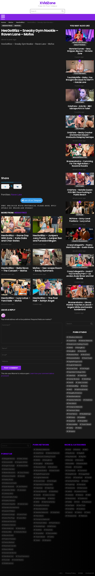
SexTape (70, 505)
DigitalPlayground (75, 361)
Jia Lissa (22, 490)
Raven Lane (16, 194)
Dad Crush (88, 358)
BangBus (71, 351)
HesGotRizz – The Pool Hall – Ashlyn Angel (45, 299)
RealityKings (79, 45)
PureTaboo (72, 414)
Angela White (22, 462)
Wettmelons (8, 563)
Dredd (22, 476)
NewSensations (74, 396)
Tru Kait (6, 560)
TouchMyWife (80, 73)
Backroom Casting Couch (78, 344)
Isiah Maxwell (9, 486)
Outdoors (83, 498)
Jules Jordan (82, 382)
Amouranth (8, 462)
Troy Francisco (23, 556)
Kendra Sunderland (11, 507)
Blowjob (13, 206)
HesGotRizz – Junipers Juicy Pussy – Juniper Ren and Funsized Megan (47, 238)
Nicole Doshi (8, 535)
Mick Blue (21, 528)
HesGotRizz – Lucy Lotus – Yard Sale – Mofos (15, 299)
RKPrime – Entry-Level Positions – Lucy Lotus (79, 219)
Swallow (81, 509)
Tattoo (79, 512)
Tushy (70, 428)
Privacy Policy (70, 573)
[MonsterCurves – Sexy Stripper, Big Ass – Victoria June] (80, 35)
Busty (69, 467)
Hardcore (71, 488)
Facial (89, 477)
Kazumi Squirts (9, 504)
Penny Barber (9, 542)
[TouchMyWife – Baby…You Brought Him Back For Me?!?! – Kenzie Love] (80, 66)
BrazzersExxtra (80, 157)
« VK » (61, 573)
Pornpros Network (75, 407)
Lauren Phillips (9, 511)
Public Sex (7, 208)
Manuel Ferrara (9, 521)
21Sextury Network (75, 337)
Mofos (85, 386)
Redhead (87, 502)
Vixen (79, 428)
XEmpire (71, 431)
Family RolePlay (73, 481)
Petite (69, 502)
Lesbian (70, 495)
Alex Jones (23, 459)
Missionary (71, 498)
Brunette (70, 463)
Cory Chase (24, 472)
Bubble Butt (82, 463)
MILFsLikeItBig (73, 386)
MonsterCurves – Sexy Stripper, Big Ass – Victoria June (79, 51)
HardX (70, 382)
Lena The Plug (9, 518)
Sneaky (30, 208)
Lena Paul (22, 514)
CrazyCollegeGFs (79, 241)
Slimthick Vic (8, 556)
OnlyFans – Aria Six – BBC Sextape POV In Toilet (80, 107)
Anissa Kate (23, 465)
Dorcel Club (72, 368)
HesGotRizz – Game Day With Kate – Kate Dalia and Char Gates (15, 238)
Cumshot (83, 470)
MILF (88, 495)
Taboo (69, 512)
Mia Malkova (8, 528)
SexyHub (71, 421)
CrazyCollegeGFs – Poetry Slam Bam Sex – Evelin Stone (79, 246)
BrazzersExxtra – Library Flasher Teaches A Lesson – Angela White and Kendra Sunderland (79, 306)
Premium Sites (73, 410)
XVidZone (47, 2)
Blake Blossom (9, 472)
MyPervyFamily (81, 389)
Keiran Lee (23, 504)
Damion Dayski (9, 476)
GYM (21, 206)
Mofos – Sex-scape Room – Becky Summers (47, 269)
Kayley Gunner (9, 500)
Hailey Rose (8, 479)
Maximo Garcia (9, 525)
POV (54, 206)
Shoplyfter (83, 421)
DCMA (80, 573)
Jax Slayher (22, 486)
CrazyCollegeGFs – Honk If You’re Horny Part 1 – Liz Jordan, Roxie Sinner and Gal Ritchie (79, 275)
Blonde (70, 460)
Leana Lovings (9, 514)
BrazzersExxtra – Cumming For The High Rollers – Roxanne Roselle (80, 163)
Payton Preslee (9, 539)
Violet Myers (18, 560)
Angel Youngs (9, 465)
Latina (69, 491)
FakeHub (71, 375)
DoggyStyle (85, 474)
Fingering (70, 484)
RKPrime (79, 215)
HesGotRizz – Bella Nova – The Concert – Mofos (14, 269)
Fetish (85, 481)
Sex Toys (81, 505)
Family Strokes (73, 379)
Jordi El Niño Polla (10, 497)
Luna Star (22, 518)
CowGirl (79, 467)
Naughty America (75, 393)
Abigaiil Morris (9, 459)
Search (62, 11)
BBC (4, 206)
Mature (80, 495)
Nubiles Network (74, 400)
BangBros (80, 347)
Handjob (82, 484)
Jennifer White (9, 490)
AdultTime (72, 341)
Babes (77, 449)
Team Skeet (86, 424)
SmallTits (70, 509)
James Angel (44, 206)
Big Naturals (71, 456)
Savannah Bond (10, 553)
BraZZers (86, 354)
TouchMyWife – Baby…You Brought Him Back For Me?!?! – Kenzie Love (80, 80)
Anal (69, 449)
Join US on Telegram (32, 200)
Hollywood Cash (10, 483)
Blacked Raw (73, 354)
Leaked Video (81, 491)
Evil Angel (85, 368)
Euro (69, 477)
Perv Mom (72, 403)
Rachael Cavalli (10, 546)
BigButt (81, 453)
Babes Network (86, 341)
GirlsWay (87, 379)
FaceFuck (78, 477)
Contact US (90, 573)
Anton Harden (9, 469)
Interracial (31, 206)
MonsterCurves (80, 42)
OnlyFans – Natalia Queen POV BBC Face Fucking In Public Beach (79, 192)
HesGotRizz (20, 212)
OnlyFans (80, 102)
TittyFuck (84, 516)
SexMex (82, 417)
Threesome (71, 516)
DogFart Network (74, 365)
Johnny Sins (8, 493)
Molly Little (7, 532)
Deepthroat (71, 474)
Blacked (83, 351)
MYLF (70, 389)
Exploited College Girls (76, 372)
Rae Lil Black (8, 549)
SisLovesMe (72, 424)
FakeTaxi (83, 375)
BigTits (83, 456)
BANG (70, 347)
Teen (88, 512)
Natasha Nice (21, 532)
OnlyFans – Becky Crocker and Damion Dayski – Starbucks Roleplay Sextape (79, 135)
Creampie (71, 470)
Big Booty (70, 453)
